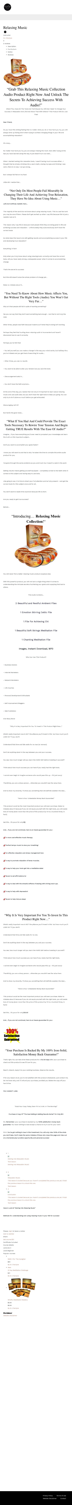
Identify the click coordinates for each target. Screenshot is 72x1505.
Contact (63, 1498)
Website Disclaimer (10, 1315)
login (10, 1231)
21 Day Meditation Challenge (18, 1270)
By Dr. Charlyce (13, 1264)
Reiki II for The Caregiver (17, 1259)
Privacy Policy (48, 1496)
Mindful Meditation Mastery (18, 1300)
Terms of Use (61, 1496)
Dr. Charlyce (7, 38)
